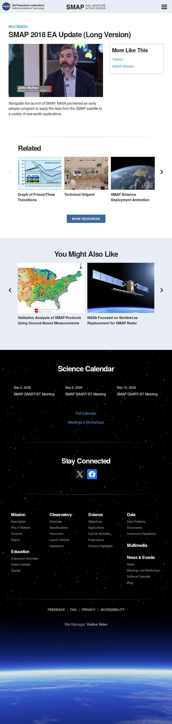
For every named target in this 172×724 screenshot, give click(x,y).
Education (20, 551)
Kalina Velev (97, 624)
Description (18, 521)
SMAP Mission (123, 66)
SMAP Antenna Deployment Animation (130, 197)
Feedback (56, 609)
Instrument (56, 533)
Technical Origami (79, 194)
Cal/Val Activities (99, 533)
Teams (15, 540)
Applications (96, 527)
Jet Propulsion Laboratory (27, 4)
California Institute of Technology (27, 9)
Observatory (60, 514)
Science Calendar (138, 576)
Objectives (95, 521)
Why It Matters (20, 527)
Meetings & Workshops (86, 422)
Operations (56, 546)
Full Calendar (86, 413)
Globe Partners (20, 564)
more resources (86, 219)
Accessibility (112, 609)
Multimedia (18, 26)
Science (95, 514)
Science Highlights (100, 546)
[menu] (164, 7)
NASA (6, 7)
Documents (134, 527)
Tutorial (15, 570)
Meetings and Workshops (143, 570)
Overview (55, 521)
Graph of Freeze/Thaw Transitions (36, 197)
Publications (96, 540)
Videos (117, 59)
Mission (18, 514)
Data (131, 514)
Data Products (136, 521)
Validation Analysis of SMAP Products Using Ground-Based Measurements (49, 320)
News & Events (141, 557)
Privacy (88, 609)
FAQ (73, 609)
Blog (130, 582)
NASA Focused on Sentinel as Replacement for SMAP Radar (112, 320)
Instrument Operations (141, 533)
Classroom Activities (24, 558)
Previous (9, 172)
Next (162, 172)
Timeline (16, 533)
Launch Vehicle (59, 540)
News (131, 564)
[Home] (86, 6)
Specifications (58, 527)
